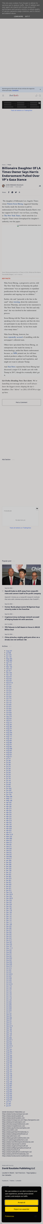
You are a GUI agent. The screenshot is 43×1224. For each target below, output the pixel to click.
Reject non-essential (21, 1209)
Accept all (21, 1202)
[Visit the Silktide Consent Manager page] (35, 1216)
